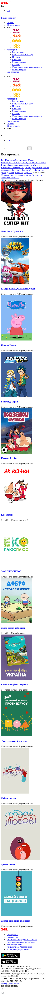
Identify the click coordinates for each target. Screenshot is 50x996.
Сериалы (16, 59)
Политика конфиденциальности (22, 939)
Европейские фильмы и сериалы (16, 165)
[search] (2, 133)
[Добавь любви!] (25, 832)
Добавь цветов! (9, 798)
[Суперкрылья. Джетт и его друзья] (25, 261)
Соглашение (12, 937)
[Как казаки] (25, 488)
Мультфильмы (19, 62)
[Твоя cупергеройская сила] (25, 714)
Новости (16, 57)
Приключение (39, 162)
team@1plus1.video (10, 983)
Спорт (28, 167)
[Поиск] (29, 148)
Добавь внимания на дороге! (15, 921)
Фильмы (16, 64)
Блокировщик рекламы (18, 949)
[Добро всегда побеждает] (25, 601)
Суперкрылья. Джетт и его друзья (18, 288)
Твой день (27, 162)
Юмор (31, 160)
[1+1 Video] (9, 3)
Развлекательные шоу (22, 54)
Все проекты (13, 72)
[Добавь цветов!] (25, 771)
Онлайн (10, 22)
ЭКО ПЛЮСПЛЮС (11, 571)
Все (3, 160)
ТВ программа (13, 25)
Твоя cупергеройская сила (14, 741)
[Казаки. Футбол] (25, 431)
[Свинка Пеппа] (25, 318)
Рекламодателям (14, 944)
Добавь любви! (8, 864)
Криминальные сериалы (12, 167)
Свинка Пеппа (8, 345)
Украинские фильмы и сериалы (27, 67)
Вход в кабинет (8, 18)
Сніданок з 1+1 (26, 170)
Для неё (10, 172)
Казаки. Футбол (9, 458)
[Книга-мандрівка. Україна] (25, 657)
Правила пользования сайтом (21, 942)
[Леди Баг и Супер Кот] (25, 204)
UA (8, 10)
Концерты (10, 160)
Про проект (12, 934)
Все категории (19, 69)
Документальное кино (20, 175)
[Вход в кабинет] (2, 15)
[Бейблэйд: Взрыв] (25, 375)
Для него (35, 167)
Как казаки (6, 515)
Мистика (37, 165)
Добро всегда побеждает (13, 628)
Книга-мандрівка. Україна (14, 684)
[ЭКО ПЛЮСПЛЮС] (25, 544)
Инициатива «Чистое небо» (20, 947)
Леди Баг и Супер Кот (12, 231)
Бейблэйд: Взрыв (9, 402)
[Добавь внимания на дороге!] (25, 894)
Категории (12, 50)
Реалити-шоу (18, 52)
